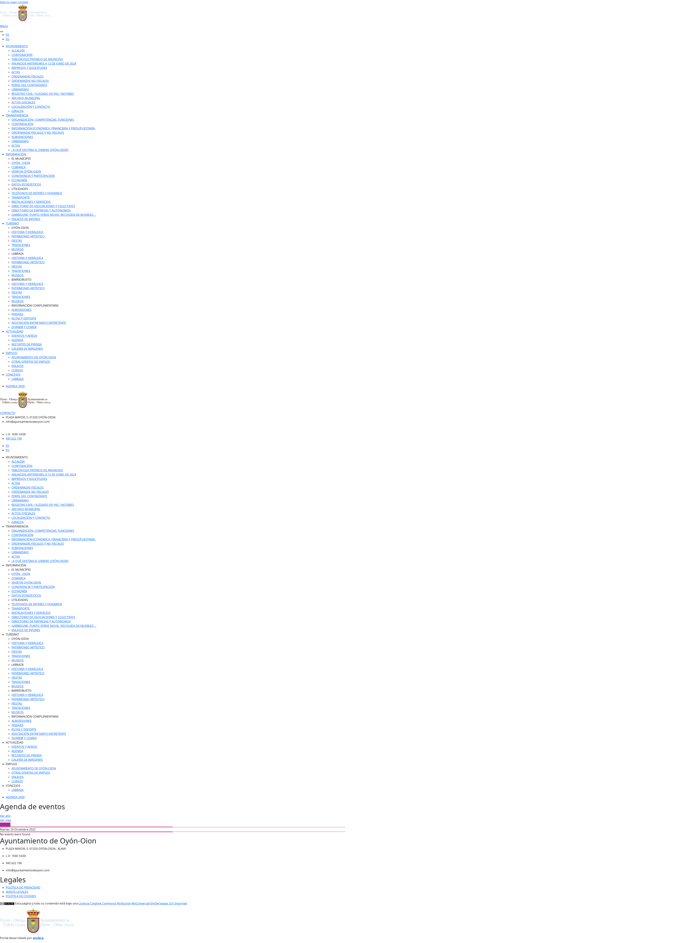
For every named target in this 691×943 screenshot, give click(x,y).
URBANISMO (20, 89)
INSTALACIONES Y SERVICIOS (31, 202)
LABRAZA (18, 379)
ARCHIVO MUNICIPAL (26, 98)
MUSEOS (18, 249)
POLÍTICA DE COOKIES (21, 896)
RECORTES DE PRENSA (27, 344)
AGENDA (17, 340)
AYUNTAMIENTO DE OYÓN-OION (34, 357)
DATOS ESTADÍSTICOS (26, 185)
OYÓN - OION (21, 163)
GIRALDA (18, 111)
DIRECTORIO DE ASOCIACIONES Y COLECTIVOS (43, 206)
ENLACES (18, 366)
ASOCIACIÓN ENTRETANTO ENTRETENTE (39, 323)
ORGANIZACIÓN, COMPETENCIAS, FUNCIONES (43, 120)
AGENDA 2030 (15, 386)
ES (7, 35)
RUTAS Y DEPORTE (24, 318)
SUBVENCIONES (22, 137)
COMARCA (19, 167)
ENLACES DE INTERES (26, 219)
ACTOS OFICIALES (23, 102)
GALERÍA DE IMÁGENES (27, 349)
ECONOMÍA (19, 180)
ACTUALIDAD (14, 331)
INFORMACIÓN (16, 154)
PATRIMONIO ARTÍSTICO (28, 236)
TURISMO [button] (12, 634)
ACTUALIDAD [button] (14, 742)
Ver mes (5, 820)
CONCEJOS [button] (13, 786)
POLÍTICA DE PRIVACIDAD (23, 888)
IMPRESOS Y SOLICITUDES (29, 68)
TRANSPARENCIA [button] (17, 526)
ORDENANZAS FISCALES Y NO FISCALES (38, 133)
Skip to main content (14, 2)
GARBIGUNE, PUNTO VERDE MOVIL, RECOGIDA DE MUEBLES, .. (54, 215)
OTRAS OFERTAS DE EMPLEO (31, 362)
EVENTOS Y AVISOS (24, 336)
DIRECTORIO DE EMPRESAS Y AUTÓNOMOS (41, 210)
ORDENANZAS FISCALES (28, 76)
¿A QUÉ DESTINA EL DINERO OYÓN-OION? (40, 150)
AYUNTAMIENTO (17, 46)
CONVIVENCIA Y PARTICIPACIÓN (33, 176)
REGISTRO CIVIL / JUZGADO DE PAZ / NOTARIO (43, 94)
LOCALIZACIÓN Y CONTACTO (31, 107)
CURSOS (17, 370)
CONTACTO (7, 413)
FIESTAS (17, 241)
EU (8, 39)
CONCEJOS (13, 375)
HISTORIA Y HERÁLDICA (27, 232)
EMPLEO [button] (11, 764)
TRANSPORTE (21, 197)
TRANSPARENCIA (17, 115)
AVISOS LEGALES (17, 892)
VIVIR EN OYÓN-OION (26, 172)
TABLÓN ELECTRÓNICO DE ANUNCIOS (37, 59)
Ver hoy (5, 825)
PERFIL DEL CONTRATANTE (29, 85)
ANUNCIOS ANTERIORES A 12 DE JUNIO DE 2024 (44, 64)
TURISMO (12, 223)
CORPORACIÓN (22, 55)
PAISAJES (17, 314)
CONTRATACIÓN (22, 124)
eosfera (38, 938)
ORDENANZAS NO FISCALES (30, 81)
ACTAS (16, 72)
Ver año (5, 816)
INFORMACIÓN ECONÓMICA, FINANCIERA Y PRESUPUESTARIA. (54, 128)
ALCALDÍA (18, 51)
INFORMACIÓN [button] (16, 565)
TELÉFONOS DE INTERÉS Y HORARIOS (37, 193)
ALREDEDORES (21, 310)
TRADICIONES (21, 245)
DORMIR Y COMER (24, 327)
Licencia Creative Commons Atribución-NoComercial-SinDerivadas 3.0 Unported (133, 903)
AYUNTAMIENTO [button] (17, 457)
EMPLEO (11, 353)
